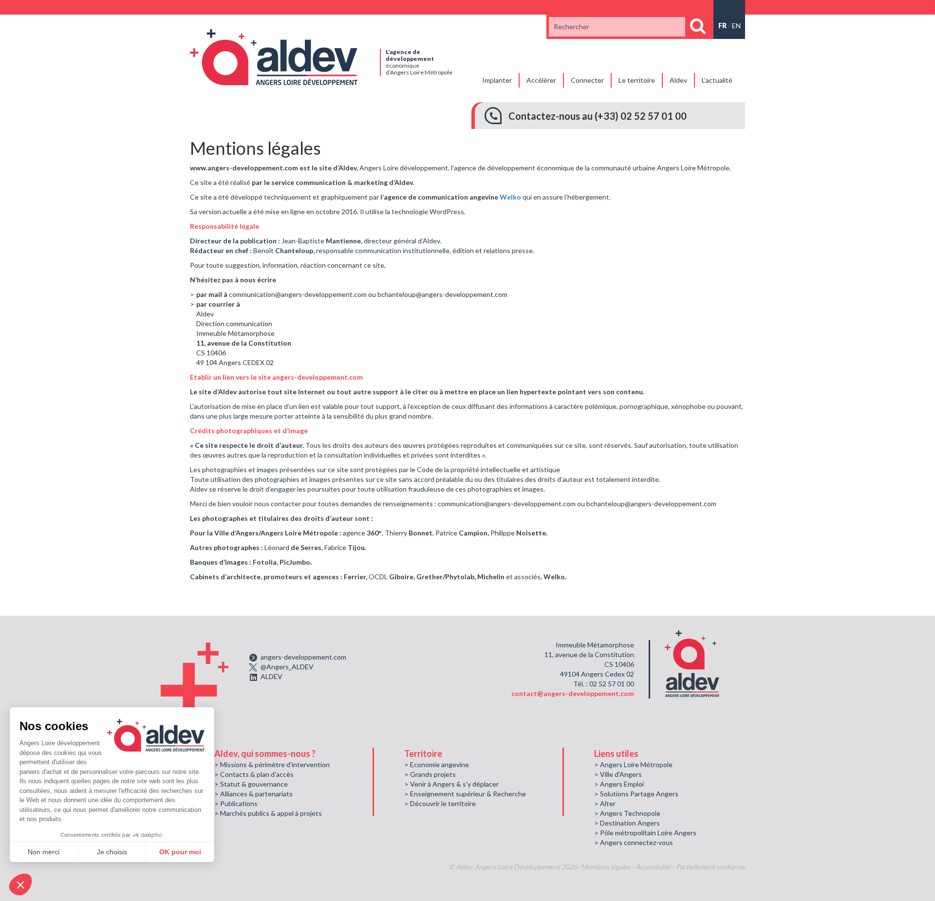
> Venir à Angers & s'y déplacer (451, 784)
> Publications (236, 803)
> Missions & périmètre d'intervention (272, 764)
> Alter (605, 803)
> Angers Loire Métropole (633, 764)
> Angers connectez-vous (633, 842)
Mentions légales (605, 867)
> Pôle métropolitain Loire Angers (645, 832)
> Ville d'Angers (618, 774)
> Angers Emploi (619, 784)
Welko (510, 197)
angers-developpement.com (303, 657)
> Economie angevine (436, 764)
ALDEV (271, 676)
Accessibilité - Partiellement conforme (690, 867)
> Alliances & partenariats (253, 794)
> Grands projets (430, 774)
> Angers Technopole (627, 813)
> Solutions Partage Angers (636, 794)
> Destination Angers (627, 823)
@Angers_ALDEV (287, 666)
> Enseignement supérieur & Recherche (465, 794)
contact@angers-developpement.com (572, 693)
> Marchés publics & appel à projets (268, 813)
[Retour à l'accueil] (273, 56)
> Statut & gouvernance (251, 784)
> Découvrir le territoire (440, 803)
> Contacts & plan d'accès (254, 774)
